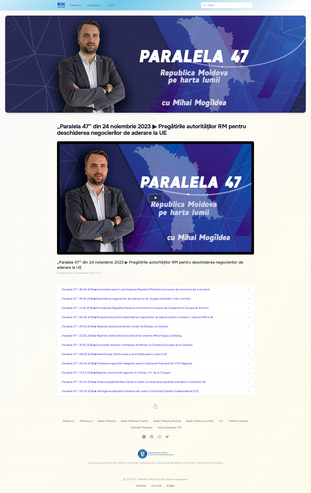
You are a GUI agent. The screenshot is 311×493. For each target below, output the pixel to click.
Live (110, 5)
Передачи (94, 5)
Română (141, 485)
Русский (156, 485)
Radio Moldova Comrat (200, 421)
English (171, 485)
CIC (221, 421)
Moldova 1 (69, 421)
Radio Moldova (106, 421)
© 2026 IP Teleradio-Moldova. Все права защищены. (155, 479)
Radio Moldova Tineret (134, 421)
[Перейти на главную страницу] (61, 5)
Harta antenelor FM (169, 427)
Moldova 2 (86, 421)
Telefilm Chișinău (238, 421)
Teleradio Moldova (141, 427)
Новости (75, 5)
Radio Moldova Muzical (167, 421)
